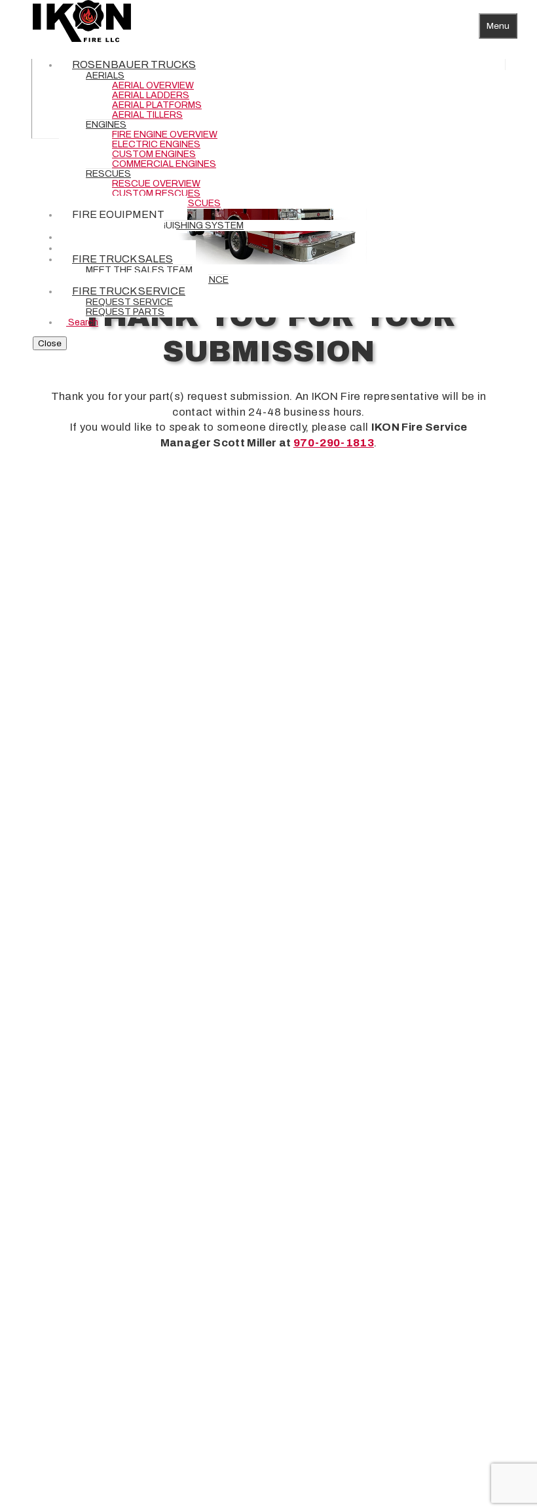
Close (50, 343)
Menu (498, 26)
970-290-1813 (333, 443)
